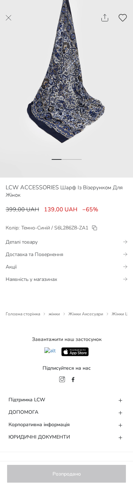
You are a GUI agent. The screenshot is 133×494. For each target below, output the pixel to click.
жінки (54, 314)
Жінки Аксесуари (85, 314)
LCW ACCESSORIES (32, 187)
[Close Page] (8, 18)
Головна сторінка (23, 314)
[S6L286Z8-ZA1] (94, 227)
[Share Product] (105, 17)
